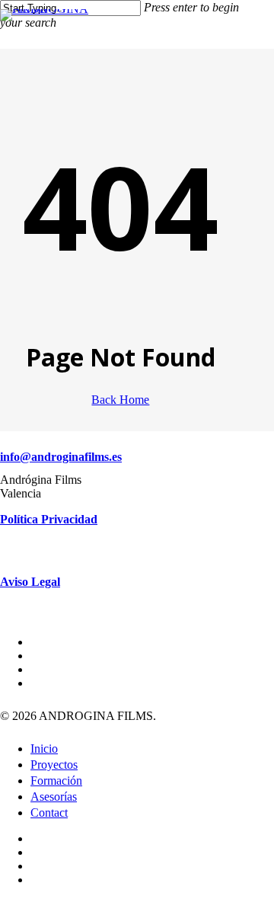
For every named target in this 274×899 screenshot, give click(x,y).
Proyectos (54, 764)
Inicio (44, 748)
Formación (56, 780)
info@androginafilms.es (61, 456)
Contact (49, 812)
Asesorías (53, 796)
